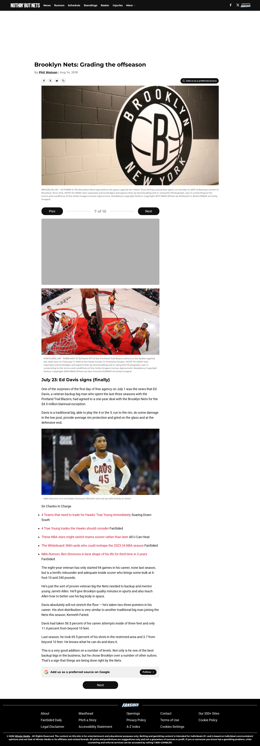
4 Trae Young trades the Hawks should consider (75, 528)
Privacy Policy (136, 720)
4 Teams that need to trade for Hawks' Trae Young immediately (86, 515)
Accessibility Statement (95, 727)
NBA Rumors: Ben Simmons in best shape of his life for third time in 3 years (94, 554)
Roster (105, 5)
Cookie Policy (208, 720)
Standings (90, 5)
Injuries (118, 5)
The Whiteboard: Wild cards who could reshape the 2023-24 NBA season (92, 545)
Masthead (86, 713)
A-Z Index (133, 727)
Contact (166, 713)
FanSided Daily (51, 720)
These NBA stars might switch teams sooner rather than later (85, 537)
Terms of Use (169, 720)
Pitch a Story (87, 720)
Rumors (59, 5)
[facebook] (230, 5)
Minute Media (22, 736)
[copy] (63, 80)
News (47, 5)
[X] (237, 5)
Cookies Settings (172, 727)
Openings (133, 713)
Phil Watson (48, 72)
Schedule (74, 5)
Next (148, 211)
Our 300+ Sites (209, 713)
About (45, 713)
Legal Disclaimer (52, 727)
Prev (52, 211)
